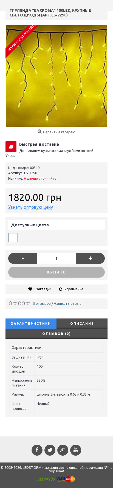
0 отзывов (42, 303)
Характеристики (31, 323)
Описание (82, 323)
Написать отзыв (67, 303)
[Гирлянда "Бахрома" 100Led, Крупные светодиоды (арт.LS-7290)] (56, 76)
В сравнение (73, 289)
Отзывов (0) (56, 333)
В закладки (42, 289)
